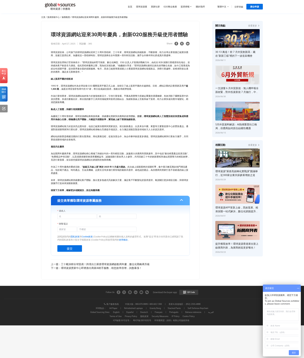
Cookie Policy (189, 316)
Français (158, 312)
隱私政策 (75, 236)
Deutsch (144, 312)
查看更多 (252, 25)
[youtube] (141, 292)
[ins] (130, 292)
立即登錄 (238, 6)
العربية (211, 312)
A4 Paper (113, 308)
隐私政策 (144, 316)
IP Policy (175, 316)
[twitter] (182, 43)
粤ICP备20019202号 (142, 320)
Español (129, 312)
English (116, 312)
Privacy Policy (131, 316)
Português (173, 312)
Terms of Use (116, 316)
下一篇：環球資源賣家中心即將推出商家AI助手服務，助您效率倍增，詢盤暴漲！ (96, 268)
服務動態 (66, 17)
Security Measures (160, 316)
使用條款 (123, 239)
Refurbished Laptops (133, 308)
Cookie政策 (87, 236)
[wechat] (147, 292)
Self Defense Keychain (198, 308)
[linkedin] (187, 43)
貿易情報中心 (53, 17)
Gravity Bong (155, 308)
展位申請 (254, 6)
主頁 (43, 17)
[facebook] (176, 43)
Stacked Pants (174, 308)
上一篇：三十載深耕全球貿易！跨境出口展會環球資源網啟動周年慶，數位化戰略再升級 (100, 264)
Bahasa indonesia (193, 312)
